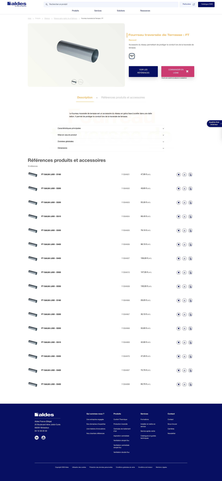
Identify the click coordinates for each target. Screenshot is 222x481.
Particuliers (187, 4)
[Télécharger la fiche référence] (184, 175)
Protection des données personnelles (101, 467)
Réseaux (47, 18)
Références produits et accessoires (123, 97)
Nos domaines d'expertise (95, 424)
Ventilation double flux (122, 452)
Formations (145, 420)
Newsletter (171, 434)
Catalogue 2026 (207, 4)
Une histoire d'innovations (95, 429)
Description (84, 97)
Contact (170, 420)
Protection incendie (121, 424)
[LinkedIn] (37, 438)
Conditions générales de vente (125, 467)
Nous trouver (172, 424)
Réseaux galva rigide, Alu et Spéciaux (65, 18)
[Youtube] (43, 438)
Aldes (29, 18)
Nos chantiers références (95, 434)
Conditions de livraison (145, 467)
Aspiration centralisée (121, 436)
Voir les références (143, 71)
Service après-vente (148, 431)
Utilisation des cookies (79, 467)
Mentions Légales (161, 467)
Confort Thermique (120, 420)
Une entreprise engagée (95, 420)
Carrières (171, 429)
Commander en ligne (174, 73)
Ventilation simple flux (121, 441)
